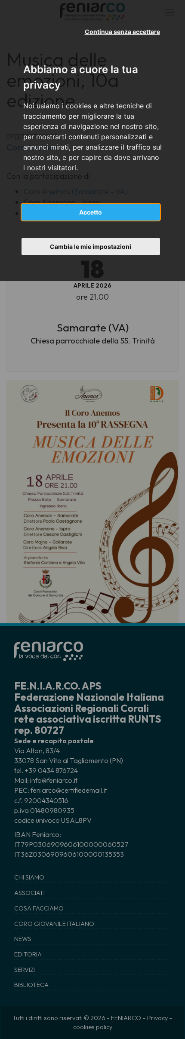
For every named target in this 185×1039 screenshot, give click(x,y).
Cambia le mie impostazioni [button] (90, 246)
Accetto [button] (90, 212)
